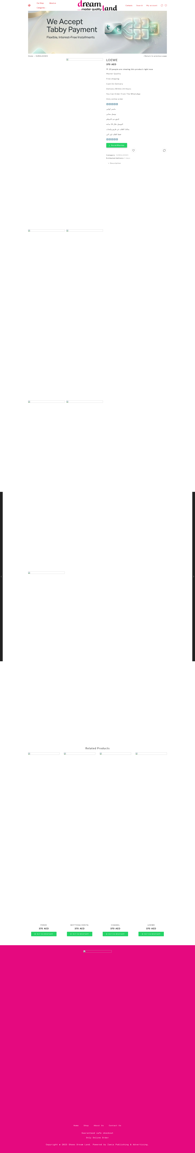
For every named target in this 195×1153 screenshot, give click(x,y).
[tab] (136, 163)
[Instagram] (29, 5)
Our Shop (40, 3)
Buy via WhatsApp (117, 145)
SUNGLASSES (42, 56)
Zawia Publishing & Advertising (128, 1144)
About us (52, 3)
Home (30, 56)
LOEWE (151, 925)
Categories (41, 8)
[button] (116, 144)
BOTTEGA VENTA (80, 925)
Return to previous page (156, 56)
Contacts (128, 5)
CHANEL (115, 925)
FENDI (44, 925)
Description (115, 163)
